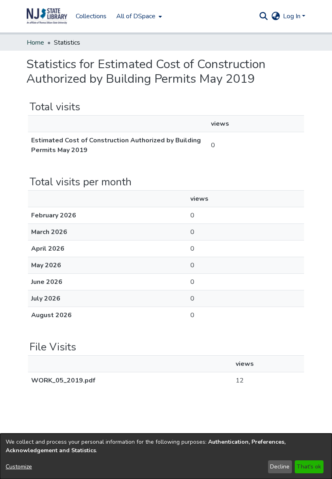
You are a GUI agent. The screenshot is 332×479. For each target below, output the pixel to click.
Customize (19, 466)
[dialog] (166, 456)
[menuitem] (138, 16)
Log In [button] (292, 16)
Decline (279, 466)
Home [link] (35, 42)
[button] (47, 16)
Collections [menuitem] (91, 16)
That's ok (309, 466)
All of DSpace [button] (135, 16)
